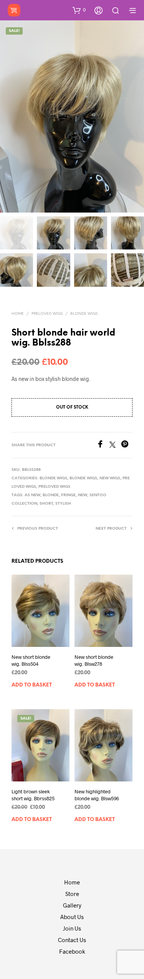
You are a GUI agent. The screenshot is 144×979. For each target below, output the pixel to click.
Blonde (51, 495)
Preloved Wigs (47, 314)
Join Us (72, 928)
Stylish (63, 504)
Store (72, 893)
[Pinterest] (126, 445)
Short (46, 504)
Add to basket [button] (32, 685)
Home (18, 314)
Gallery (72, 905)
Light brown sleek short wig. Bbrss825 (33, 794)
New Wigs (109, 478)
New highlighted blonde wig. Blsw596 (96, 794)
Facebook (72, 951)
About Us (72, 916)
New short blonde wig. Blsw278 (93, 660)
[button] (79, 10)
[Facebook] (102, 445)
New (82, 495)
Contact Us (72, 939)
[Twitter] (115, 445)
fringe (68, 495)
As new (32, 495)
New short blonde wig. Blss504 (31, 660)
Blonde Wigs (84, 314)
